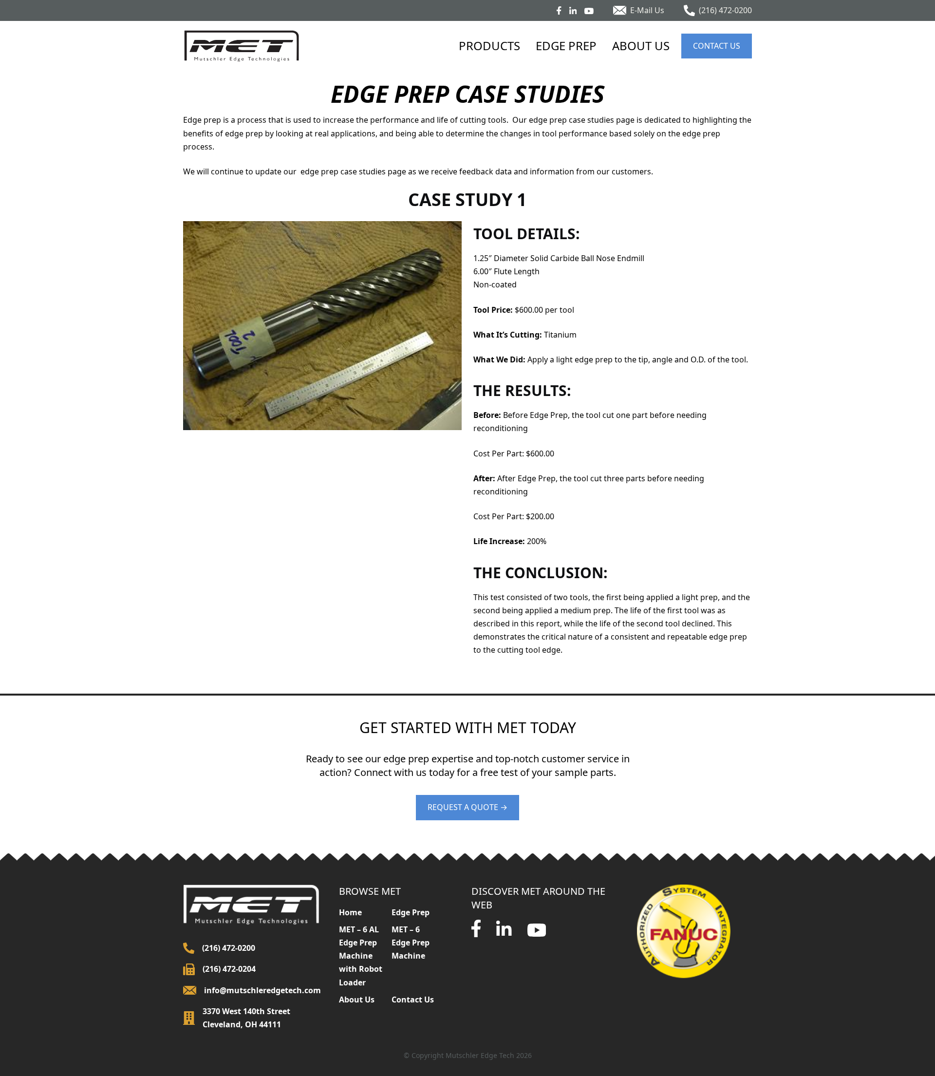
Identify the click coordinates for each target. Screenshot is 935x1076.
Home (350, 912)
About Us (641, 46)
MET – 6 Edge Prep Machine (411, 942)
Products (489, 46)
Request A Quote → (467, 807)
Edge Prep (566, 46)
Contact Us (716, 45)
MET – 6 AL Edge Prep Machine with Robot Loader (360, 956)
